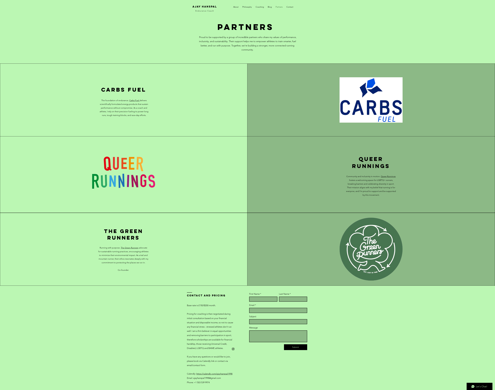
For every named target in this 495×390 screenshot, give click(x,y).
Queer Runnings (388, 176)
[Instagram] (233, 349)
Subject (252, 316)
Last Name (285, 294)
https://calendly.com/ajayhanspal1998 (214, 373)
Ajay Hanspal (204, 6)
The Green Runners (129, 248)
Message (253, 327)
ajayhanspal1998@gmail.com (207, 378)
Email (252, 305)
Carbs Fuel (134, 100)
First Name (255, 294)
